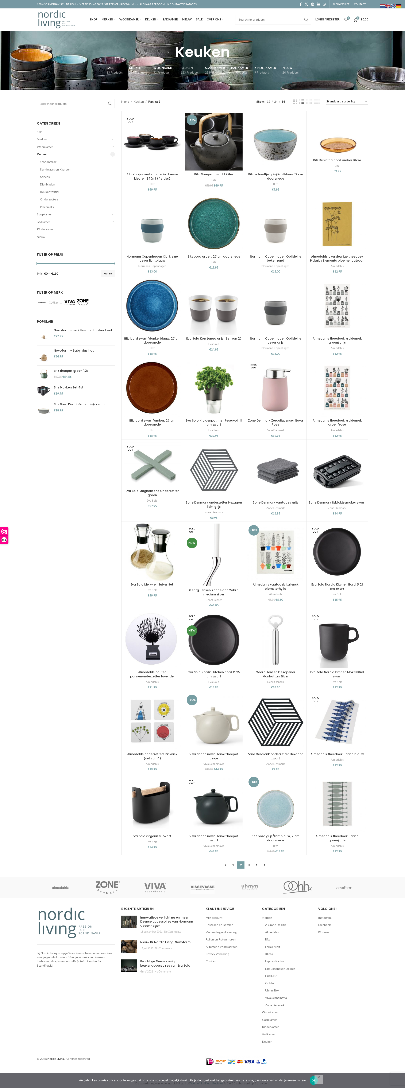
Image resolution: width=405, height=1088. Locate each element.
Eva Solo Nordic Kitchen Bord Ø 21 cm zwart (337, 586)
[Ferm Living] (297, 887)
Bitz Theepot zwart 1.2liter (213, 174)
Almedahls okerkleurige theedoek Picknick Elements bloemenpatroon (337, 258)
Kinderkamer (45, 229)
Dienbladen (47, 184)
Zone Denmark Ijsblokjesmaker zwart (337, 502)
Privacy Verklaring (217, 954)
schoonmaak (48, 162)
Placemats (47, 207)
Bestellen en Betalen (219, 925)
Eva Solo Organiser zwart (152, 836)
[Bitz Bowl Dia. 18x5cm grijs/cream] (44, 409)
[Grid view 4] (302, 101)
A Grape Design (275, 925)
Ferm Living (272, 946)
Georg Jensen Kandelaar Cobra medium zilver (214, 592)
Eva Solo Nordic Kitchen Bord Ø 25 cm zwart (214, 674)
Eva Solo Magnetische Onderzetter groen (152, 493)
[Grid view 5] (309, 101)
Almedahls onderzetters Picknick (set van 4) (152, 756)
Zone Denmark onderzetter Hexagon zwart (275, 756)
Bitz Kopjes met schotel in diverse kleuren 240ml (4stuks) (152, 176)
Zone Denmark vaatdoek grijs (275, 502)
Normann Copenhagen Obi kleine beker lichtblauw (152, 258)
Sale (39, 132)
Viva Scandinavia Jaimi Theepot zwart (213, 838)
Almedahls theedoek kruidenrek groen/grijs (337, 340)
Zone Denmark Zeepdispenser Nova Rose (275, 422)
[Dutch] (382, 5)
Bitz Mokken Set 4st (68, 388)
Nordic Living (55, 1058)
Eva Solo (213, 344)
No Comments (172, 931)
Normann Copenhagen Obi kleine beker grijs (275, 340)
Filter (108, 273)
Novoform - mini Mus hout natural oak (83, 330)
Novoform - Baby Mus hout (75, 351)
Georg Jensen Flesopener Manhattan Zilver (275, 674)
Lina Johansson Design (280, 968)
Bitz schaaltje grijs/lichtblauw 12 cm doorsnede (275, 176)
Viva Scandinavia (213, 764)
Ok (314, 1080)
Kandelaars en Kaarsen (55, 169)
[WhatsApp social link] (324, 4)
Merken (42, 139)
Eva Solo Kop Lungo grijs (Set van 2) (213, 338)
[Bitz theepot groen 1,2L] (44, 374)
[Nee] (319, 1079)
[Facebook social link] (300, 4)
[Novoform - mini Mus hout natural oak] (44, 335)
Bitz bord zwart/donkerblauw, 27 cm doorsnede (152, 340)
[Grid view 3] (295, 101)
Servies (45, 177)
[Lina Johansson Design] (107, 887)
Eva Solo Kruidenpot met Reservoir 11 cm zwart (214, 422)
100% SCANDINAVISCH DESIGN (56, 4)
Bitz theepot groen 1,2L (71, 371)
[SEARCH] (306, 19)
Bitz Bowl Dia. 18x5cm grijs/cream (79, 404)
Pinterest (324, 932)
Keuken (42, 154)
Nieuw (41, 237)
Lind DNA (271, 976)
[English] (388, 5)
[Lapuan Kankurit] (155, 887)
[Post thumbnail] (129, 925)
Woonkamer (45, 147)
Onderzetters (49, 199)
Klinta (269, 954)
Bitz (152, 184)
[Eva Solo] (344, 887)
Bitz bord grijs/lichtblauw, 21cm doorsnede (275, 838)
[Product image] (152, 142)
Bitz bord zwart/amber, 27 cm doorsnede (152, 422)
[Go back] (170, 52)
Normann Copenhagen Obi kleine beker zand (275, 258)
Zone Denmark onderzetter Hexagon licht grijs (214, 504)
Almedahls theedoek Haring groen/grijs (337, 838)
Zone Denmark (275, 430)
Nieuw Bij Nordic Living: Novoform (165, 942)
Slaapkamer (44, 214)
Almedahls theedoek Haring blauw (337, 754)
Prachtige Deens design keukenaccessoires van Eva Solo (165, 963)
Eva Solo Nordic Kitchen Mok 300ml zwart (337, 674)
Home (125, 101)
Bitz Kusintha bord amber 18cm (337, 160)
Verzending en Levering (221, 932)
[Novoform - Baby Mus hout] (44, 355)
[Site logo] (57, 19)
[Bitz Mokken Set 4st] (44, 391)
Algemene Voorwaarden (222, 946)
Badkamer (43, 222)
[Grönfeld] (249, 887)
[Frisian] (393, 5)
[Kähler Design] (202, 887)
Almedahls (337, 266)
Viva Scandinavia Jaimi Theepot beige (213, 756)
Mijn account (214, 917)
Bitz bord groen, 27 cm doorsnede (214, 256)
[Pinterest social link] (312, 4)
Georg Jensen (213, 600)
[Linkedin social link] (318, 4)
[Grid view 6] (317, 101)
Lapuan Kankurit (276, 961)
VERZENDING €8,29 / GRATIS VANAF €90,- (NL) (107, 4)
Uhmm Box (272, 990)
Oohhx (269, 983)
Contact (211, 961)
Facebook (324, 925)
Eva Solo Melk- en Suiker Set (152, 584)
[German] (399, 5)
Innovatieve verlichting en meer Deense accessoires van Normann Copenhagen (166, 921)
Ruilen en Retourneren (221, 939)
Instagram (325, 917)
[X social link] (306, 4)
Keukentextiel (49, 191)
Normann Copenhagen (152, 266)
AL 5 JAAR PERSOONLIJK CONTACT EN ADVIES (168, 4)
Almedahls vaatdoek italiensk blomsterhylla (275, 586)
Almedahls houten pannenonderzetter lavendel (152, 674)
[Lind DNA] (60, 887)
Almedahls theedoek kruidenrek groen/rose (337, 422)
